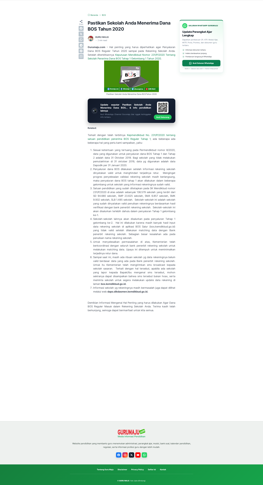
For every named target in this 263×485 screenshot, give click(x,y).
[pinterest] (81, 50)
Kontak (163, 469)
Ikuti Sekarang (162, 117)
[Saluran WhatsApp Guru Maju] (144, 455)
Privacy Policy (137, 469)
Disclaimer (122, 469)
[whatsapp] (81, 39)
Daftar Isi (152, 469)
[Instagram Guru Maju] (125, 455)
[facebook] (81, 28)
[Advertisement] (131, 335)
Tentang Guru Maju (105, 469)
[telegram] (81, 45)
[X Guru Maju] (131, 455)
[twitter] (81, 34)
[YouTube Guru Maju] (138, 455)
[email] (81, 56)
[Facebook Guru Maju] (118, 455)
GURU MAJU (124, 481)
